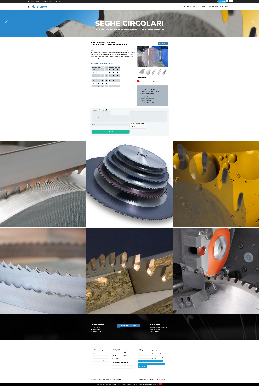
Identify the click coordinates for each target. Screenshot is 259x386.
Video (101, 357)
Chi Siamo (102, 350)
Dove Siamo (95, 353)
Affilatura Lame (151, 363)
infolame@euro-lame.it (97, 331)
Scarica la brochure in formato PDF (147, 81)
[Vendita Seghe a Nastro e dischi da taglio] (232, 1)
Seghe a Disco (126, 364)
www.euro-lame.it (96, 329)
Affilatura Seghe (160, 363)
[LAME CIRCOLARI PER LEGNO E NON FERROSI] (129, 270)
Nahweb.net (119, 379)
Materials (114, 355)
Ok (160, 384)
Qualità (94, 363)
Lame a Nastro (115, 350)
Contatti (95, 357)
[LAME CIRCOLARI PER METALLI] (129, 183)
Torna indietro (163, 43)
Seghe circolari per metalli (127, 351)
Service (226, 6)
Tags (167, 379)
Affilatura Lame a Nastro (143, 353)
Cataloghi (102, 360)
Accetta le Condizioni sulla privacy (138, 123)
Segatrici (125, 355)
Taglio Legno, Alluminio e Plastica (209, 6)
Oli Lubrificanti (115, 358)
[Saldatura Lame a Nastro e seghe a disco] (227, 1)
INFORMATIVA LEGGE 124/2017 (128, 325)
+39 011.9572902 (96, 327)
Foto (94, 360)
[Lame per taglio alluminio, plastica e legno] (230, 1)
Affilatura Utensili (155, 350)
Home (183, 6)
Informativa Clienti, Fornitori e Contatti (146, 379)
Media (221, 6)
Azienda (189, 6)
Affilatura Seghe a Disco (157, 353)
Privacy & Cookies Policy (160, 379)
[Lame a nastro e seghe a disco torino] (37, 6)
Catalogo (102, 353)
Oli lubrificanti (142, 363)
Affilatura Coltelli (141, 357)
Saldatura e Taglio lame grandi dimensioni (158, 357)
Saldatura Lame (141, 350)
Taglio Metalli (195, 6)
